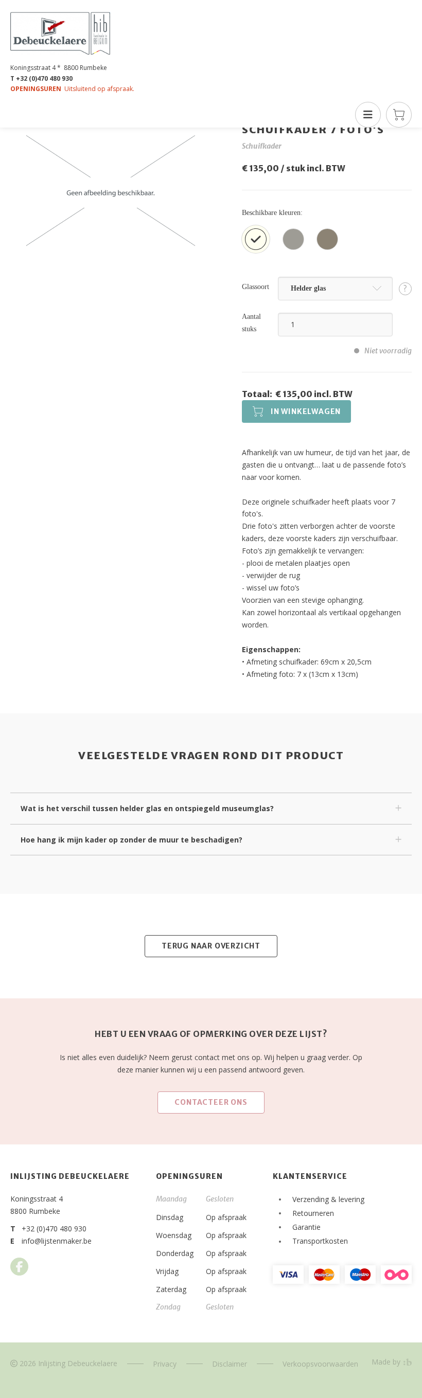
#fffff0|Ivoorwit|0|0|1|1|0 (256, 239)
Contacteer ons (210, 1102)
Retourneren (313, 1213)
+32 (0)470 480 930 (54, 1228)
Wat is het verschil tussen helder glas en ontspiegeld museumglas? (147, 808)
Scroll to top (357, 1359)
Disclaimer (229, 1364)
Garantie (306, 1227)
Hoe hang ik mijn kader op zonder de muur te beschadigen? (131, 840)
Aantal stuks (251, 323)
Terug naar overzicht (211, 946)
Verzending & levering (328, 1199)
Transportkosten (320, 1241)
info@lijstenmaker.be (57, 1241)
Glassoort (255, 287)
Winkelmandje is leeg (399, 115)
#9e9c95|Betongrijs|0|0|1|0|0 (293, 239)
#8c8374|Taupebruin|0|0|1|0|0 (327, 239)
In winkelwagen (306, 411)
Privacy (165, 1364)
